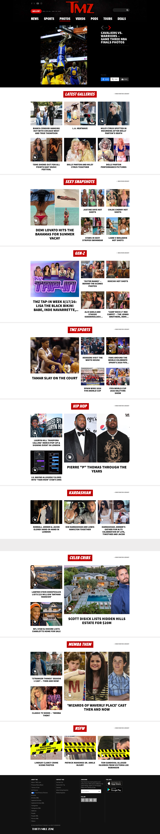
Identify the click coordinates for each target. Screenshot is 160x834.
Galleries (33, 811)
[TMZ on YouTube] (91, 800)
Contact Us (59, 782)
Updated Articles (36, 800)
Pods (94, 19)
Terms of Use (35, 787)
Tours (107, 19)
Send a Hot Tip (60, 785)
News (35, 19)
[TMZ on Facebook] (31, 3)
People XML (34, 816)
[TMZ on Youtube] (38, 3)
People (33, 813)
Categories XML (36, 808)
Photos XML (35, 818)
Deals (122, 19)
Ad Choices (34, 790)
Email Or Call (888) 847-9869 (51, 11)
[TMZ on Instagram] (41, 3)
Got (36, 11)
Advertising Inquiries (62, 790)
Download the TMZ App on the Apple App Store (114, 783)
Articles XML (35, 798)
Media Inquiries (60, 792)
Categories (34, 805)
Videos (80, 19)
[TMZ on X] (34, 3)
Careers (58, 787)
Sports (49, 19)
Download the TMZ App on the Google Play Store (114, 789)
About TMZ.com (36, 782)
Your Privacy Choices (41, 792)
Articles (33, 795)
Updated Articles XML (37, 803)
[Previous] (102, 27)
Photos (65, 19)
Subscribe (99, 791)
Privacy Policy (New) (37, 785)
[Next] (109, 27)
